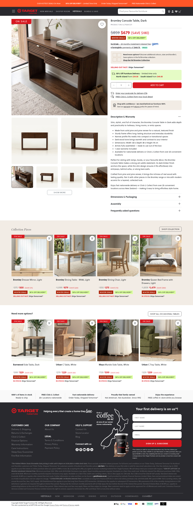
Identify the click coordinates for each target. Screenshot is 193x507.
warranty (127, 106)
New (57, 496)
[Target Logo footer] (27, 411)
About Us (49, 429)
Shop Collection (170, 229)
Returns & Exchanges (21, 432)
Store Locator (82, 432)
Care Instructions (19, 448)
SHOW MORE (60, 192)
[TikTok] (88, 449)
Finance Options (19, 440)
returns (137, 106)
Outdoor (116, 496)
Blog (77, 436)
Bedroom (69, 496)
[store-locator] (169, 11)
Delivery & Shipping (21, 429)
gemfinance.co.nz (100, 476)
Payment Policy (52, 447)
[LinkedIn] (91, 449)
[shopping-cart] (180, 11)
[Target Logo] (27, 11)
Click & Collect (18, 436)
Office (103, 496)
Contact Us (80, 429)
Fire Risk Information (21, 455)
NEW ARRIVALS (46, 11)
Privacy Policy (51, 444)
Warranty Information (22, 444)
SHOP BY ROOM (63, 11)
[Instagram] (80, 449)
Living (81, 496)
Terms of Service (69, 505)
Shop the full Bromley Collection (136, 60)
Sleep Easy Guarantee (22, 451)
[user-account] (172, 11)
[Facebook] (77, 449)
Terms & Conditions (54, 440)
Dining (92, 496)
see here (101, 466)
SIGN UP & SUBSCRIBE (157, 443)
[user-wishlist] (176, 11)
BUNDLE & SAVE (91, 11)
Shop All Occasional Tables (164, 314)
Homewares (132, 496)
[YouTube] (84, 449)
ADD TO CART (157, 85)
